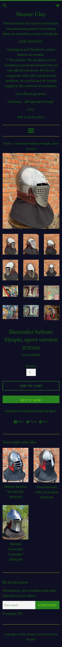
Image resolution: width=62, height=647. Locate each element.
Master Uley (31, 14)
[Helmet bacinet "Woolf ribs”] (15, 465)
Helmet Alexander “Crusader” (15, 549)
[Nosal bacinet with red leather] (46, 465)
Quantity (31, 366)
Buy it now (31, 400)
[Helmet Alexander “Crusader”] (15, 522)
